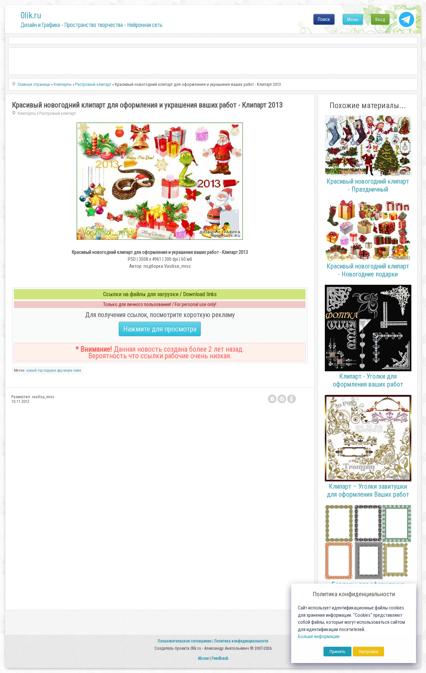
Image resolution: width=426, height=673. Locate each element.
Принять (337, 651)
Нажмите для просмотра (159, 329)
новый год (34, 370)
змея (77, 370)
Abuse (203, 658)
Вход (380, 19)
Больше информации (318, 636)
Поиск (324, 19)
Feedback (220, 658)
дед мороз (65, 370)
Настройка (368, 651)
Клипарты (27, 113)
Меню (352, 19)
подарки (49, 370)
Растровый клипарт (57, 113)
